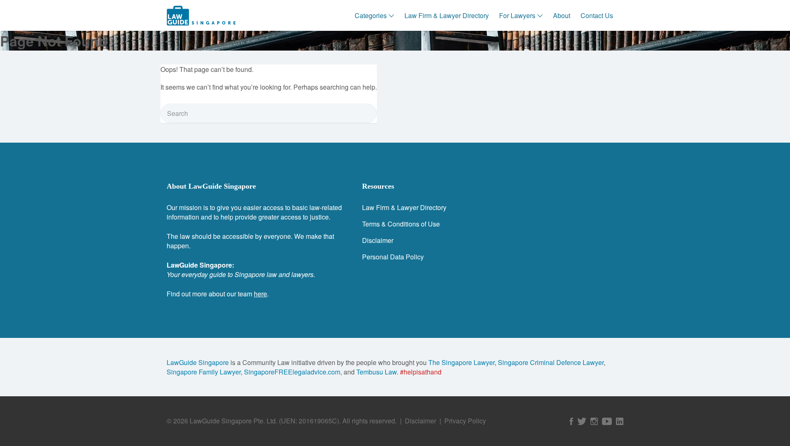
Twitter (581, 421)
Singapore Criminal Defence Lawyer (551, 362)
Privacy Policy (465, 420)
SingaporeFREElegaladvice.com (292, 372)
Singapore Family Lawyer (204, 372)
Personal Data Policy (393, 256)
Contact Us (597, 15)
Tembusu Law (376, 372)
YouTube (607, 421)
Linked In (619, 421)
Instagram (594, 421)
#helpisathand (420, 372)
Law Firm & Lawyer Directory (446, 15)
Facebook (571, 421)
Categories (371, 15)
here (260, 293)
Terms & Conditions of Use (401, 224)
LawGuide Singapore (198, 362)
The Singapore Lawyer (461, 362)
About (561, 15)
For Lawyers (517, 15)
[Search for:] (268, 113)
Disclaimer (377, 240)
